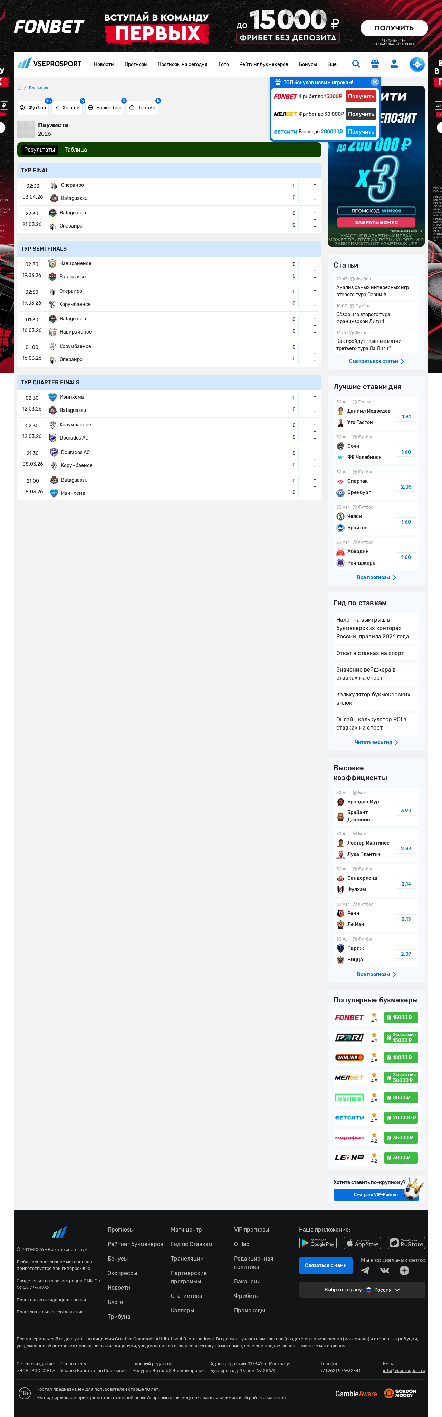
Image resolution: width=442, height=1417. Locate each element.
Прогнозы (136, 64)
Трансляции (187, 1258)
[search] (356, 64)
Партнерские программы (189, 1277)
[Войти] (394, 63)
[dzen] (404, 1270)
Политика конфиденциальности (51, 1299)
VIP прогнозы (251, 1229)
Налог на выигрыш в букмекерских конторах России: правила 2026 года (372, 628)
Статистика (186, 1296)
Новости (104, 64)
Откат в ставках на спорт (370, 653)
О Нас (241, 1244)
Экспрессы (122, 1273)
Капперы (182, 1310)
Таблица (76, 149)
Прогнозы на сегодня (183, 64)
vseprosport (49, 65)
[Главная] (19, 88)
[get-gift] (375, 64)
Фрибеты (246, 1296)
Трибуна (119, 1316)
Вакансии (247, 1281)
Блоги (115, 1302)
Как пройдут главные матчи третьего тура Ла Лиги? (376, 341)
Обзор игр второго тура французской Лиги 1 (376, 314)
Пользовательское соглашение (50, 1311)
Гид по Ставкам (191, 1244)
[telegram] (365, 1270)
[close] (375, 82)
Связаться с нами (326, 1266)
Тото (223, 64)
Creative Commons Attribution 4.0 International (164, 1338)
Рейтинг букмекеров (263, 64)
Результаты (39, 149)
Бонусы (308, 64)
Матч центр (186, 1229)
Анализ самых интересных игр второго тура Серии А (376, 288)
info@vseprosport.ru (404, 1370)
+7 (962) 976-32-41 (340, 1370)
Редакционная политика (253, 1262)
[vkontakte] (384, 1270)
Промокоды (249, 1310)
